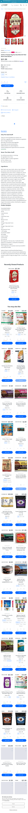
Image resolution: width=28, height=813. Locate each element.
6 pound (9, 480)
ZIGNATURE (17, 598)
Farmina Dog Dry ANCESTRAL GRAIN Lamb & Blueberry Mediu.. (21, 368)
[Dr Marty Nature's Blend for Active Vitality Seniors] (7, 753)
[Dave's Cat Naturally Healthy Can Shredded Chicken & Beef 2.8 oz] (21, 465)
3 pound (5, 480)
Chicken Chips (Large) (7, 439)
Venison (20, 626)
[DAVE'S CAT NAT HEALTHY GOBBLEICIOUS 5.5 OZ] (7, 570)
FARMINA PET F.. (4, 348)
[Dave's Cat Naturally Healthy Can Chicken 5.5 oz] (7, 538)
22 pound (9, 482)
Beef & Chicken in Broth (21, 773)
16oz (19, 334)
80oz (9, 336)
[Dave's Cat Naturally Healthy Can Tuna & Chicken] (7, 393)
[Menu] (26, 5)
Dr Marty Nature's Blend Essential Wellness (7, 329)
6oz (16, 334)
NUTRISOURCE (17, 638)
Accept (13, 803)
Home (2, 8)
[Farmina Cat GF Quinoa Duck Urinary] (7, 356)
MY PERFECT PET (4, 494)
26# (23, 516)
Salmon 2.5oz (9, 620)
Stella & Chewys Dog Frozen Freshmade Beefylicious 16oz (21, 549)
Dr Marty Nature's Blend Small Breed (21, 692)
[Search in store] (23, 5)
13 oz (10, 409)
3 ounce (4, 660)
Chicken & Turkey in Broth (21, 771)
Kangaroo (18, 622)
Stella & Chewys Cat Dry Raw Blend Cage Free (7, 692)
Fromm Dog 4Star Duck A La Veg (20, 512)
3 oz (4, 409)
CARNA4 (3, 457)
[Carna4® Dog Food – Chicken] (7, 465)
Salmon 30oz (5, 622)
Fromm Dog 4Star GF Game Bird (7, 729)
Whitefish (19, 620)
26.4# (22, 373)
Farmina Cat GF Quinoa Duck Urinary (7, 366)
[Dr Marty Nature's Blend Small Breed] (21, 682)
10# (6, 74)
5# (22, 660)
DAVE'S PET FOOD (18, 421)
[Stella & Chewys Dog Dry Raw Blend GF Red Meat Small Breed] (14, 276)
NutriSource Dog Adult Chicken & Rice (21, 656)
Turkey (24, 624)
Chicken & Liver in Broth (21, 775)
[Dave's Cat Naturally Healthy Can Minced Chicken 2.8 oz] (21, 393)
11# (8, 370)
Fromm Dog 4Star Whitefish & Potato (20, 729)
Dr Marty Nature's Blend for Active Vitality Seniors (7, 764)
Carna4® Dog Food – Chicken (7, 475)
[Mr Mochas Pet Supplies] (4, 5)
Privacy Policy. (6, 800)
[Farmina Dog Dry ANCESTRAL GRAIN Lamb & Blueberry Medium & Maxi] (21, 356)
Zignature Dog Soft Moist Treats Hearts (20, 616)
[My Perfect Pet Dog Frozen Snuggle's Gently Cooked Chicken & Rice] (7, 502)
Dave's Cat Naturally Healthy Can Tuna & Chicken (7, 404)
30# (22, 662)
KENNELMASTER (4, 421)
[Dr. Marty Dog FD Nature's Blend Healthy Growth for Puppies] (21, 318)
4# (6, 517)
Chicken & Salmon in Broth (21, 769)
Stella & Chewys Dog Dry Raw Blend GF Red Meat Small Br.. (14, 287)
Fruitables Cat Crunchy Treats (7, 616)
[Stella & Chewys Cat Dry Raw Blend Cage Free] (7, 682)
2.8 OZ (18, 585)
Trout (21, 624)
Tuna (10, 622)
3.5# (3, 74)
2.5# (5, 697)
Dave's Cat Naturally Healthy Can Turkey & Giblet (21, 440)
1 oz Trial (4, 334)
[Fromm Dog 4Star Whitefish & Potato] (21, 719)
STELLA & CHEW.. (11, 268)
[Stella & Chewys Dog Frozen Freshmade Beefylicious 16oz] (21, 538)
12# (20, 516)
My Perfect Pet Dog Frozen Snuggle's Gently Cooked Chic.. (7, 513)
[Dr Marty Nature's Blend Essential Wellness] (7, 318)
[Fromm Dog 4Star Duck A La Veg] (21, 502)
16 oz (11, 334)
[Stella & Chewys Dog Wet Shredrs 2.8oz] (21, 753)
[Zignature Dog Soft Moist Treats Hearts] (21, 606)
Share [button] (3, 116)
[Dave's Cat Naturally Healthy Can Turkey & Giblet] (21, 429)
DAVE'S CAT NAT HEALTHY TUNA (7, 656)
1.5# (17, 660)
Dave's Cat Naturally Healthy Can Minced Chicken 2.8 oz (21, 404)
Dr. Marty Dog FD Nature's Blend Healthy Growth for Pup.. (20, 329)
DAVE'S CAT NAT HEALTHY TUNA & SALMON (21, 581)
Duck (23, 620)
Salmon (17, 624)
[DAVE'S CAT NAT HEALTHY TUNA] (7, 646)
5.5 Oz (7, 409)
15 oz (9, 442)
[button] (24, 24)
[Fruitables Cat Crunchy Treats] (7, 606)
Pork (25, 622)
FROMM (16, 494)
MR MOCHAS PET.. (18, 457)
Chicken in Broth (21, 778)
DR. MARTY (3, 310)
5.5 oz (21, 445)
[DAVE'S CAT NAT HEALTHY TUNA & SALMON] (21, 570)
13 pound (5, 482)
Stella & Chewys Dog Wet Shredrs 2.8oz (21, 763)
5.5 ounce (9, 660)
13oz (24, 585)
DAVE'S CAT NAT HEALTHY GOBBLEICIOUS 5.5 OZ (7, 581)
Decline (13, 806)
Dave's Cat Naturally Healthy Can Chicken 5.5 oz (7, 549)
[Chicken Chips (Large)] (7, 429)
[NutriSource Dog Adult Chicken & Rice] (21, 646)
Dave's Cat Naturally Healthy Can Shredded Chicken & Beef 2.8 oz (21, 476)
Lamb (22, 622)
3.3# (6, 370)
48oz (6, 336)
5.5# (19, 373)
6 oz (8, 334)
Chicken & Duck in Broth (20, 777)
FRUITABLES (4, 598)
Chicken (4, 620)
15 (8, 517)
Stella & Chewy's (7, 50)
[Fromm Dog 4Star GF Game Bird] (7, 719)
